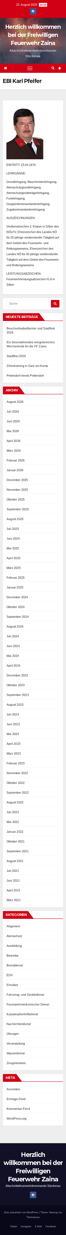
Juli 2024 (13, 636)
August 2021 (15, 861)
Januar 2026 (15, 470)
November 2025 (17, 489)
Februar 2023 (16, 763)
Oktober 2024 (16, 607)
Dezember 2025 (17, 480)
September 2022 (18, 792)
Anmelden (13, 1089)
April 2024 (13, 665)
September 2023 (18, 694)
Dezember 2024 (17, 597)
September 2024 (18, 616)
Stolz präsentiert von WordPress (21, 1212)
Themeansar (33, 1217)
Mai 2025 (13, 548)
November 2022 (17, 773)
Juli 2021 (13, 870)
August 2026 (15, 401)
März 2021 (14, 900)
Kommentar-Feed (18, 1108)
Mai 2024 (13, 655)
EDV (10, 975)
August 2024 (15, 626)
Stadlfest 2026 (16, 356)
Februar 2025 (16, 577)
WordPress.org (17, 1118)
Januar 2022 (15, 831)
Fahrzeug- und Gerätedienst (25, 994)
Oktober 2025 (16, 499)
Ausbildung (14, 945)
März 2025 (14, 567)
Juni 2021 (13, 880)
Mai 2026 (13, 431)
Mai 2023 (13, 734)
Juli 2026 (13, 411)
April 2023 (13, 743)
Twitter (13, 1226)
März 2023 (14, 753)
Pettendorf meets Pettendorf (25, 375)
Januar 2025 (15, 587)
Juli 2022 (13, 812)
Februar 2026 (16, 460)
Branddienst (15, 965)
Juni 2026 (13, 421)
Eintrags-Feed (16, 1099)
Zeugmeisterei (16, 1063)
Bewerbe (13, 955)
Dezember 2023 (17, 675)
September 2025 (18, 509)
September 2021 (18, 851)
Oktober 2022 (16, 782)
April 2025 (13, 558)
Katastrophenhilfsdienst (22, 1014)
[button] (53, 68)
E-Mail (38, 1226)
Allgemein (13, 926)
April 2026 (13, 440)
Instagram (26, 1226)
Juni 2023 (13, 724)
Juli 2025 (13, 528)
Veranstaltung (16, 1043)
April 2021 (13, 890)
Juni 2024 (13, 646)
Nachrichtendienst (19, 1024)
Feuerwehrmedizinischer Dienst (28, 1004)
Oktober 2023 (16, 685)
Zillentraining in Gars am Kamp (27, 365)
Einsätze (12, 984)
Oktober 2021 (16, 841)
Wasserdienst (16, 1053)
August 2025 (15, 519)
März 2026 (14, 450)
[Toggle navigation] (30, 68)
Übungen (13, 1033)
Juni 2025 (13, 538)
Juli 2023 (13, 714)
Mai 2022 (13, 822)
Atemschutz (14, 936)
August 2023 (15, 704)
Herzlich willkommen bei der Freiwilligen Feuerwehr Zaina (33, 34)
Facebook (50, 1226)
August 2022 (15, 802)
